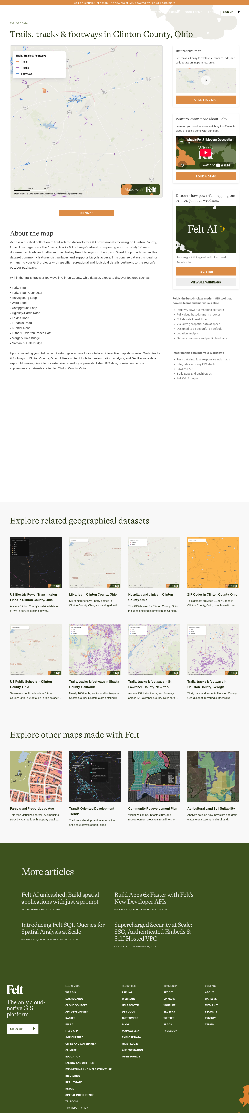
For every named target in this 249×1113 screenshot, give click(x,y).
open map (86, 212)
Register (206, 271)
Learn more (167, 2)
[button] (108, 12)
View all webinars (206, 282)
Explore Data (19, 23)
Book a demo (206, 176)
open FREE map (205, 99)
